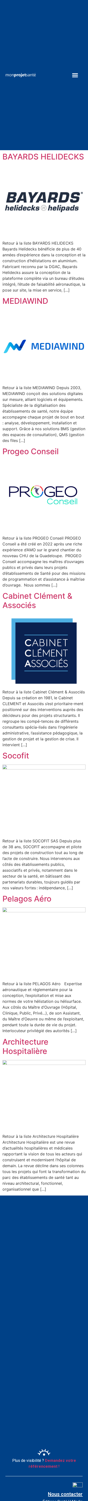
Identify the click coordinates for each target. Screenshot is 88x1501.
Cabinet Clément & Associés (37, 600)
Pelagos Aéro (26, 898)
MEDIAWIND (25, 301)
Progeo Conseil (30, 451)
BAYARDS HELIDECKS (43, 156)
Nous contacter (65, 1494)
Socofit (15, 755)
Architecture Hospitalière (25, 1046)
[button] (75, 75)
